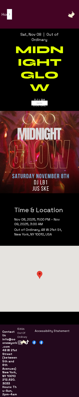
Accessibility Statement (52, 331)
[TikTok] (26, 342)
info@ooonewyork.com (9, 342)
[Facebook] (34, 342)
